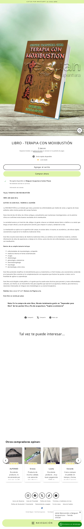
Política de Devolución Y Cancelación (22, 504)
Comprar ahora (42, 173)
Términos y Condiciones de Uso (62, 501)
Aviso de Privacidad (32, 501)
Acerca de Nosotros (18, 501)
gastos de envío (37, 151)
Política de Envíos (45, 501)
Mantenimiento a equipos (42, 504)
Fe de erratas (57, 504)
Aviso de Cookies (68, 504)
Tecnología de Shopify (53, 512)
